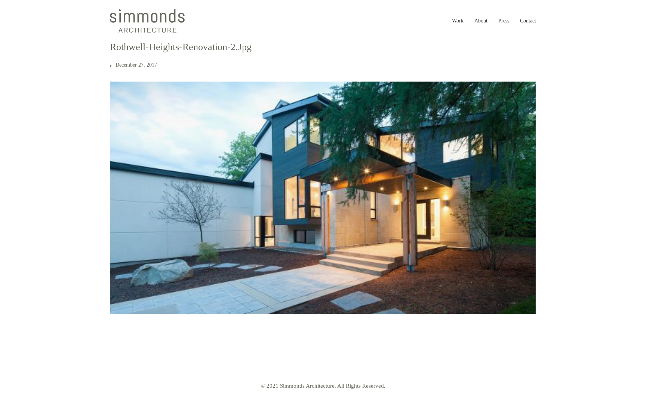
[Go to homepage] (147, 21)
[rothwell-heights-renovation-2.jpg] (323, 198)
